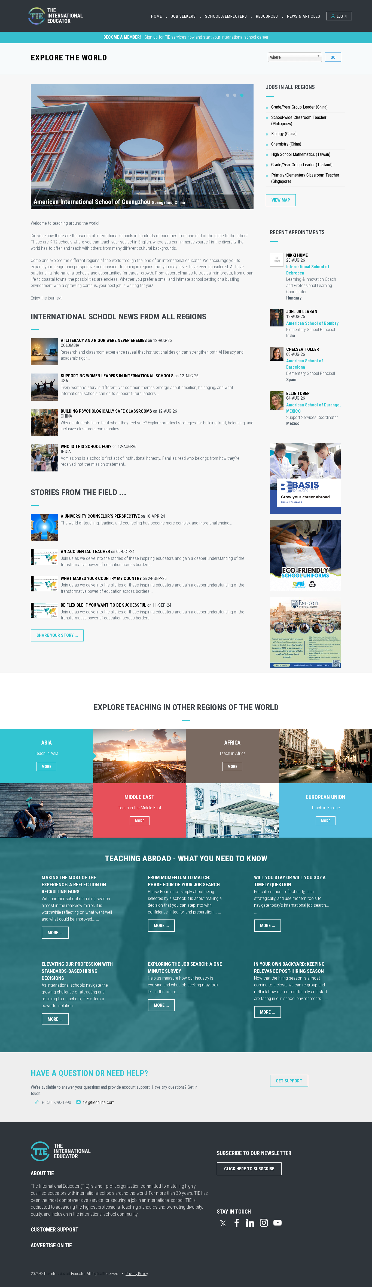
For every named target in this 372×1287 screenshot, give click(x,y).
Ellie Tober (298, 393)
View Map (281, 200)
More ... (55, 932)
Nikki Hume (297, 255)
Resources (267, 16)
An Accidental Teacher (85, 551)
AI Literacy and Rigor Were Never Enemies (104, 340)
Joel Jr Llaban (301, 311)
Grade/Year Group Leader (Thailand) (302, 164)
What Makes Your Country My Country (101, 578)
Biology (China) (284, 133)
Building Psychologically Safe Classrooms (106, 411)
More (46, 766)
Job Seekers (183, 16)
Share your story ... (57, 635)
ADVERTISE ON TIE (51, 1245)
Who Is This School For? (86, 446)
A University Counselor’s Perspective (100, 516)
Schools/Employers (226, 16)
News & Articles (303, 16)
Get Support (289, 1081)
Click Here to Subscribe (249, 1168)
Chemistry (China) (286, 144)
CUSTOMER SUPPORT (54, 1229)
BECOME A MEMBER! (122, 37)
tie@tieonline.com (98, 1102)
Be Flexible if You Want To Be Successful (103, 605)
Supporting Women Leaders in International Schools (117, 375)
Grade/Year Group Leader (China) (299, 107)
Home (156, 16)
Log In (341, 16)
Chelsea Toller (302, 349)
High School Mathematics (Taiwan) (300, 154)
